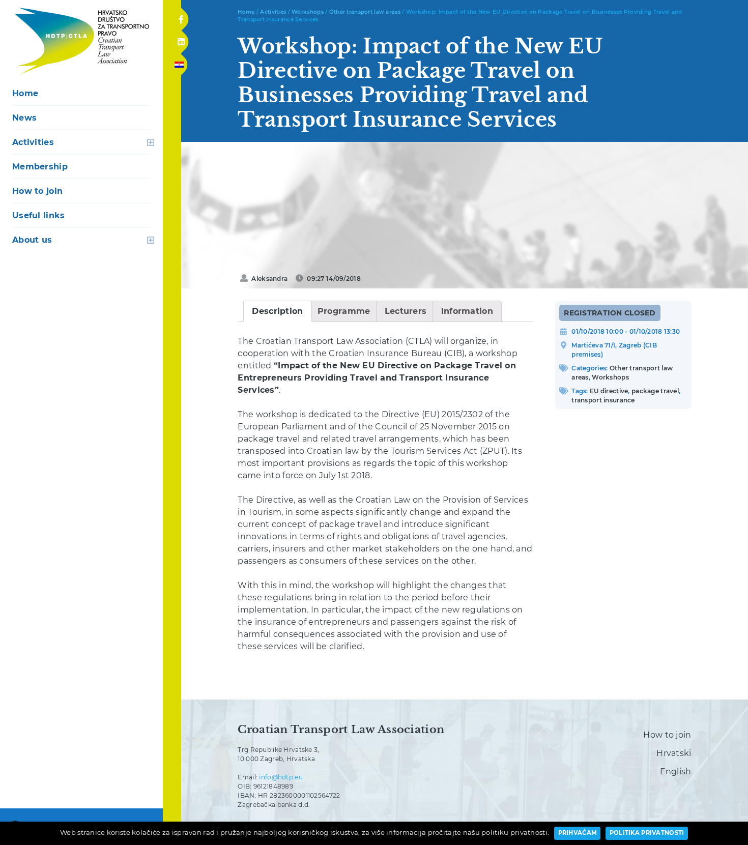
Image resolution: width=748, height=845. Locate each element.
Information (467, 311)
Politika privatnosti (647, 832)
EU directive (609, 391)
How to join (37, 191)
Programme (344, 311)
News (24, 118)
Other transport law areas (364, 12)
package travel (655, 391)
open (150, 142)
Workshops (308, 12)
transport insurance (603, 400)
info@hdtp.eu (280, 777)
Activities (33, 142)
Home (25, 93)
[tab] (277, 311)
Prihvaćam (577, 832)
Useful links (38, 215)
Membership (40, 166)
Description (277, 311)
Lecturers (406, 311)
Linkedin (180, 39)
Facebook (180, 16)
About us (32, 240)
